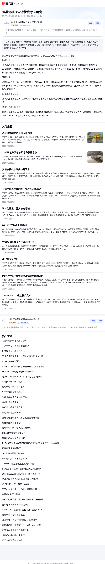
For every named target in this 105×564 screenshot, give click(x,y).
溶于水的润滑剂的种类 (12, 540)
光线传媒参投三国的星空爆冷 (15, 397)
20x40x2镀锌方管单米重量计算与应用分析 (21, 474)
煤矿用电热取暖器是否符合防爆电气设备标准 (22, 499)
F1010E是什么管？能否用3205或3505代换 (21, 469)
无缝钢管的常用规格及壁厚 (14, 341)
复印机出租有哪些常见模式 (14, 535)
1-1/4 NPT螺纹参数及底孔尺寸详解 (18, 464)
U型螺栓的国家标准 (11, 494)
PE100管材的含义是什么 (13, 351)
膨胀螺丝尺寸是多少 (11, 423)
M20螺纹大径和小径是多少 (14, 458)
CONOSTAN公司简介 (12, 361)
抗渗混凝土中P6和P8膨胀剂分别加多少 (20, 479)
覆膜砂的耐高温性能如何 (13, 438)
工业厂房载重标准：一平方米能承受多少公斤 (22, 356)
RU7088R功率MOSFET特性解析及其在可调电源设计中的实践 (30, 443)
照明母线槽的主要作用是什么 (15, 505)
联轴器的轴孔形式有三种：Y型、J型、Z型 (21, 525)
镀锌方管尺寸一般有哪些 (13, 387)
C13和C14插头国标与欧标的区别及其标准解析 (23, 366)
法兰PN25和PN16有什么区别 (15, 484)
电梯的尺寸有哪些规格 (12, 382)
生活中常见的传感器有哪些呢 (15, 346)
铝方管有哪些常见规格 (12, 392)
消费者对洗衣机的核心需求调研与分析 (19, 489)
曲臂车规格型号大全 (11, 412)
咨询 (90, 23)
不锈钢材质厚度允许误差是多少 (16, 530)
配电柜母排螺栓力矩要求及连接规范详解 (20, 418)
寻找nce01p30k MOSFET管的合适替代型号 (22, 377)
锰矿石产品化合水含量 (12, 407)
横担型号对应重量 (10, 402)
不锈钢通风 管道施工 (11, 448)
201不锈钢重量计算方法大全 (15, 453)
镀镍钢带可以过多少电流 (13, 515)
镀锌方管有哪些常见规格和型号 (16, 428)
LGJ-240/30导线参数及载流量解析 (17, 372)
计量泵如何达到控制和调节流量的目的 (19, 520)
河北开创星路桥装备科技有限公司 (26, 22)
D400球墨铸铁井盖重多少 (14, 433)
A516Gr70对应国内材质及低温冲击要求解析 (22, 510)
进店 (97, 23)
